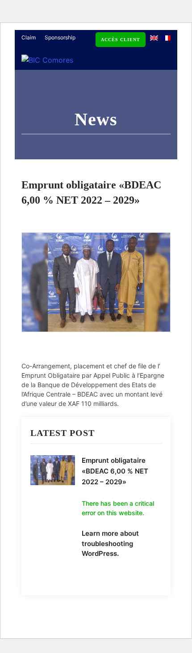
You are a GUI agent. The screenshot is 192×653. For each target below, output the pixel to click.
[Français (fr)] (167, 37)
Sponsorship (60, 37)
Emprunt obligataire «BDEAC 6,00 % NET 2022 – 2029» (115, 471)
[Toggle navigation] (160, 66)
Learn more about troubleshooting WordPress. (110, 543)
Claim (28, 37)
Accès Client (120, 39)
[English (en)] (154, 37)
